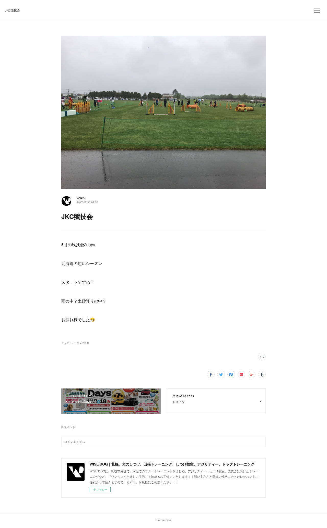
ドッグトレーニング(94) (75, 343)
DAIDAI (81, 197)
